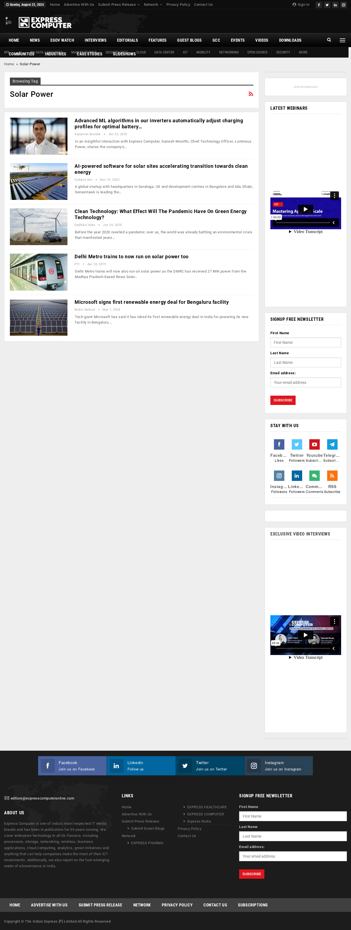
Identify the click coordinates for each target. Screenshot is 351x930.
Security (283, 52)
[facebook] (319, 4)
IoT (185, 52)
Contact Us (203, 4)
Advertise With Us (79, 4)
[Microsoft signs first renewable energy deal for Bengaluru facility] (38, 317)
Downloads (290, 40)
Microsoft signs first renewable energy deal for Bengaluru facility (152, 302)
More (303, 52)
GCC (216, 40)
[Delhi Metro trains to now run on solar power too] (38, 272)
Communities (21, 54)
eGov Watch (62, 40)
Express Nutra (199, 821)
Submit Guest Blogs (148, 828)
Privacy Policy (178, 4)
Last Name (279, 353)
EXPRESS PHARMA (147, 843)
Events (238, 40)
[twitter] (327, 4)
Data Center (164, 52)
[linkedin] (335, 4)
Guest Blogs (189, 40)
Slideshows (124, 54)
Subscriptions (253, 905)
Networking (229, 52)
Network (151, 4)
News (35, 40)
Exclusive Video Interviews (300, 534)
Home (55, 4)
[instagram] (343, 4)
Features (157, 40)
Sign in (303, 4)
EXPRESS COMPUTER (205, 814)
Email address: (283, 373)
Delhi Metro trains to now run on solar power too (132, 256)
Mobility (203, 52)
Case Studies (89, 54)
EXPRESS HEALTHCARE (207, 807)
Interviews (95, 40)
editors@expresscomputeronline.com (42, 798)
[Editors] (7, 798)
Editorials (127, 40)
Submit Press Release (117, 4)
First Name (279, 333)
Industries (55, 54)
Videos (261, 40)
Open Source (257, 52)
